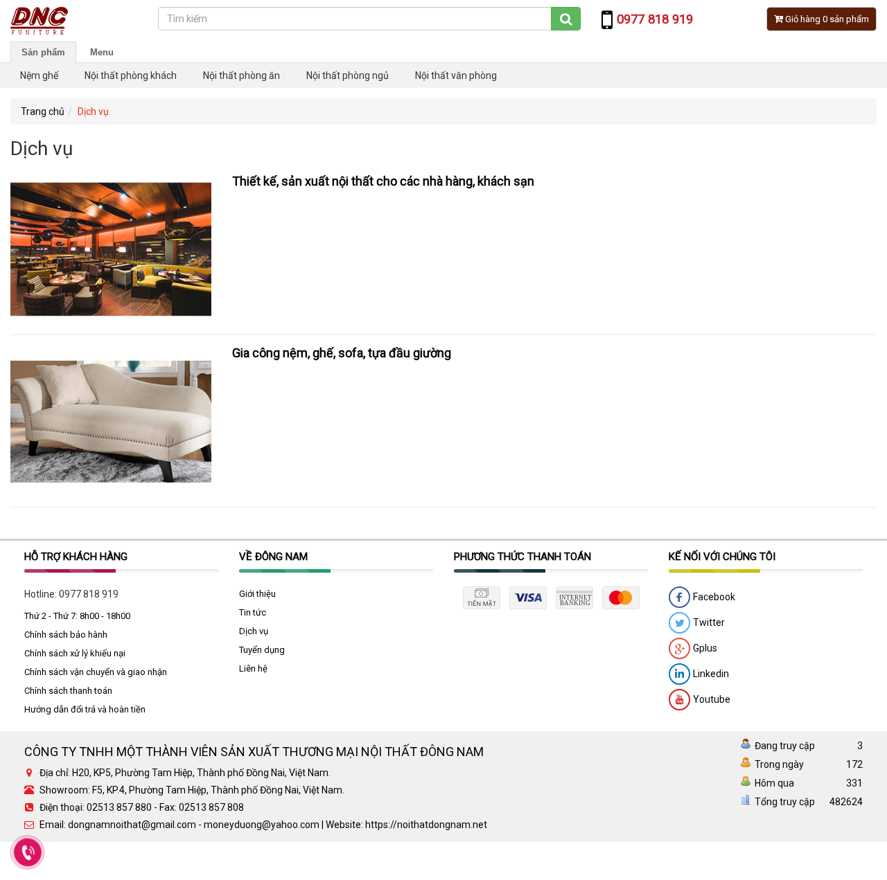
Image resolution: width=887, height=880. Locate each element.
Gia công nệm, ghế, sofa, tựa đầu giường (341, 352)
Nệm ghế (39, 75)
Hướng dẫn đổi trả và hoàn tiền (85, 709)
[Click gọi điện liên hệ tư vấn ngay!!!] (28, 852)
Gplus (704, 648)
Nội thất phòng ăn (241, 75)
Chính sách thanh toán (68, 690)
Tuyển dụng (262, 650)
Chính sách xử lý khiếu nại (74, 653)
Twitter (708, 622)
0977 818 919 (88, 594)
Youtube (710, 699)
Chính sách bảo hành (65, 634)
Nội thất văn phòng (456, 75)
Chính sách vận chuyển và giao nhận (95, 672)
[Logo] (39, 20)
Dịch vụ (253, 631)
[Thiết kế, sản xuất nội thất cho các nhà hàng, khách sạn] (110, 247)
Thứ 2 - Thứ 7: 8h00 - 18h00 (77, 616)
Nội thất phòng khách (131, 75)
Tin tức (252, 612)
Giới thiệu (257, 594)
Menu (102, 52)
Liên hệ (253, 668)
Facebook (713, 596)
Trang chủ (42, 111)
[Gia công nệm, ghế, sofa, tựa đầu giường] (110, 420)
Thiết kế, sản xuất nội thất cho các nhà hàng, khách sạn (383, 181)
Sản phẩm (43, 52)
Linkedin (710, 673)
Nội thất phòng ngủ (347, 75)
